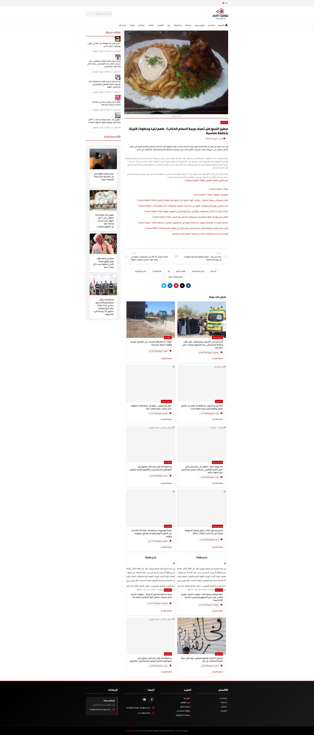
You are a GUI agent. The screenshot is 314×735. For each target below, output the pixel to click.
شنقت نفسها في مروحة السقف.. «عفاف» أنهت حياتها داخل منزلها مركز (198, 200)
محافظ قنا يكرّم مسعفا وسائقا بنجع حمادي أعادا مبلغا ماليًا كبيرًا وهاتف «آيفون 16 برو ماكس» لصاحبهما (103, 307)
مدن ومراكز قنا (140, 271)
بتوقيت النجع (180, 271)
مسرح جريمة (217, 337)
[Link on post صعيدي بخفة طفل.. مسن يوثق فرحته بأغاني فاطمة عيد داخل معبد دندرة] (103, 244)
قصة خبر (168, 337)
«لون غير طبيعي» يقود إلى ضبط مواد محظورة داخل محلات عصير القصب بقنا (151, 407)
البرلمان (224, 710)
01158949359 (144, 713)
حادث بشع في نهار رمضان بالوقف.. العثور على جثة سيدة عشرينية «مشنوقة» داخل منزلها (193, 206)
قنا (169, 271)
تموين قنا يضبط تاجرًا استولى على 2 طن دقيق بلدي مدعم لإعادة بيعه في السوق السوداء (104, 220)
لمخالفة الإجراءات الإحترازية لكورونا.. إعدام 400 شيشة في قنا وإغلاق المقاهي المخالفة (192, 222)
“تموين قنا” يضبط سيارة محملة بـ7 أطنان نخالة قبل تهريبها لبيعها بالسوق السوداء (104, 121)
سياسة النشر (185, 706)
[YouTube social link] (223, 3)
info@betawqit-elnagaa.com (138, 707)
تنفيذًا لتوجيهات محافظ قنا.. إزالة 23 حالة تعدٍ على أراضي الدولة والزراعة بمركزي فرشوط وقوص (151, 533)
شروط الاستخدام (183, 711)
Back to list (176, 256)
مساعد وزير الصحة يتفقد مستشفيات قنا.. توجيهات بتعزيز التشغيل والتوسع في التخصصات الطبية (104, 84)
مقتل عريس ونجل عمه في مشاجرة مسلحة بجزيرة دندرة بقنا (106, 103)
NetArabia (129, 730)
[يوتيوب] (144, 699)
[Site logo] (220, 13)
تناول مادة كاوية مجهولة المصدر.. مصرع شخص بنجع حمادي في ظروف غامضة (196, 228)
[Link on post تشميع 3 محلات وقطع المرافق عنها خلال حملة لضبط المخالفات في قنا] (201, 636)
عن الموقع (185, 702)
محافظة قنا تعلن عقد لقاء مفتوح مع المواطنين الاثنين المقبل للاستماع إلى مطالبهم (151, 659)
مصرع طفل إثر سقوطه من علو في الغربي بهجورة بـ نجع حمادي (104, 44)
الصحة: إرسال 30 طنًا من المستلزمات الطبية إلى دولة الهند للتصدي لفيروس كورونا (196, 211)
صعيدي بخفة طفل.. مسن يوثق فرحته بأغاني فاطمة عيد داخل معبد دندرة (103, 262)
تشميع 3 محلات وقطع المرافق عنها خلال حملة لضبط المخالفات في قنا (202, 659)
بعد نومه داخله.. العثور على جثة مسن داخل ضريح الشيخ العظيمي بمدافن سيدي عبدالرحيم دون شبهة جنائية (202, 469)
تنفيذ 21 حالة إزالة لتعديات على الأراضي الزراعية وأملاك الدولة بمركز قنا (151, 343)
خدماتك (224, 122)
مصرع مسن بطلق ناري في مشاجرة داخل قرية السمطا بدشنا (104, 176)
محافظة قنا (156, 271)
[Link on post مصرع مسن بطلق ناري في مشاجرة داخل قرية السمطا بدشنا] (103, 159)
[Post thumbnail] (118, 39)
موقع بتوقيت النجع (176, 276)
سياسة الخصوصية (183, 715)
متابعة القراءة (217, 358)
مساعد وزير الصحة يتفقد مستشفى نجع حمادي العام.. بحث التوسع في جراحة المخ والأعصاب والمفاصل (104, 63)
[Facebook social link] (226, 3)
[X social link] (182, 285)
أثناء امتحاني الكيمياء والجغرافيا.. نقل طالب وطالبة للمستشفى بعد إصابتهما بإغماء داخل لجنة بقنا (203, 345)
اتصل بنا (187, 698)
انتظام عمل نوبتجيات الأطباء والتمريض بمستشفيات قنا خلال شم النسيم (200, 217)
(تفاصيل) (160, 200)
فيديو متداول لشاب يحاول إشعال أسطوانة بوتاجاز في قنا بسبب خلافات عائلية (204, 531)
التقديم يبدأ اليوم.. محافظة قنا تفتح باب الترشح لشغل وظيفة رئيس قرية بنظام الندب (202, 407)
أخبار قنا (213, 271)
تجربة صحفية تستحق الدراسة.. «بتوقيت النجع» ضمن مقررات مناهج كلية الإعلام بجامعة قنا (151, 595)
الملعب (224, 706)
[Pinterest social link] (176, 285)
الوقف (166, 200)
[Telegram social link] (163, 285)
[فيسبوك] (152, 699)
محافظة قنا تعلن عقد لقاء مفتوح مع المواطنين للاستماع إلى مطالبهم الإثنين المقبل (151, 468)
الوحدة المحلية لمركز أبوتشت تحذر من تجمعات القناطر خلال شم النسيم (200, 234)
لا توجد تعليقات (98, 51)
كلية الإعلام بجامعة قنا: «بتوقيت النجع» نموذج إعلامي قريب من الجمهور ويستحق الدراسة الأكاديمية (202, 597)
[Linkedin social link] (170, 285)
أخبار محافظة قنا (198, 271)
